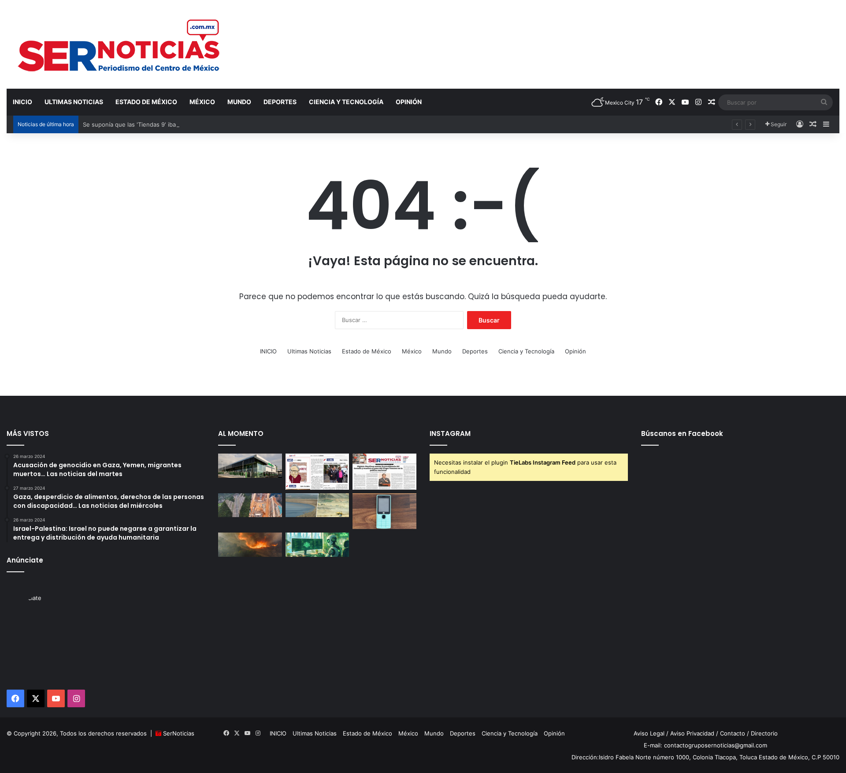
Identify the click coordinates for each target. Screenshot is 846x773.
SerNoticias (178, 733)
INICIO (22, 101)
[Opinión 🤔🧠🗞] (317, 472)
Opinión (409, 101)
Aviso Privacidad (692, 733)
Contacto (732, 733)
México (202, 101)
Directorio (764, 733)
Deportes (280, 101)
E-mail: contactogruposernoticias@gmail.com (705, 745)
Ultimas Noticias (74, 101)
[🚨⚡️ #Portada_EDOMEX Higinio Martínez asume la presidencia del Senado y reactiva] (384, 472)
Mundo (239, 101)
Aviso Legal (649, 733)
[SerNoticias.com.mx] (119, 44)
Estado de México (146, 101)
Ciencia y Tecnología (346, 101)
